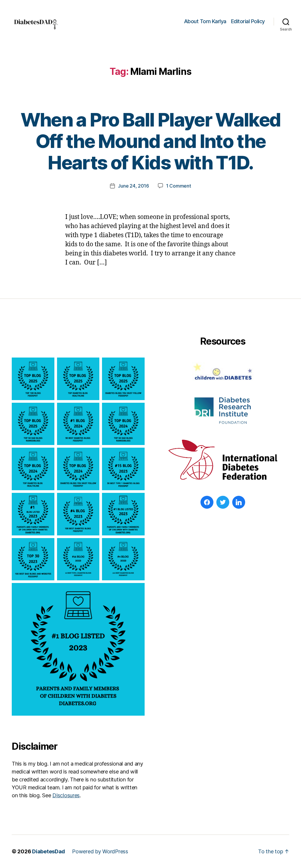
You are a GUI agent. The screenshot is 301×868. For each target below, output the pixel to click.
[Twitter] (223, 502)
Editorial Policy (248, 21)
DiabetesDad (48, 851)
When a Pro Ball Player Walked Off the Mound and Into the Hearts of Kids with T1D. (151, 141)
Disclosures (66, 795)
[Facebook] (207, 502)
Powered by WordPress (100, 851)
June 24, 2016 (133, 186)
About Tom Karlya (205, 21)
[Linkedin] (239, 502)
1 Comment (178, 186)
